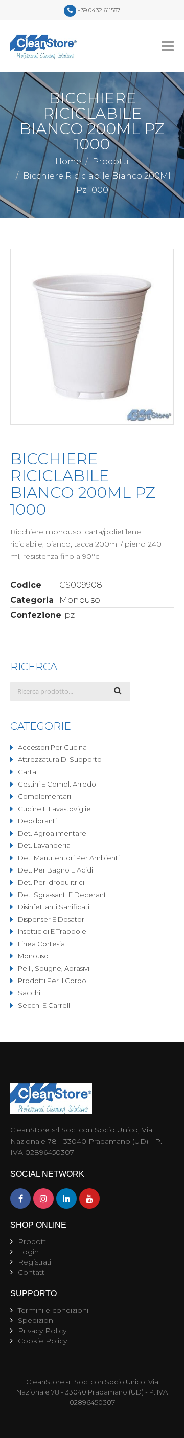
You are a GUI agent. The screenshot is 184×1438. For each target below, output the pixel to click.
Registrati (34, 1262)
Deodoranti (37, 821)
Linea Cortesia (41, 944)
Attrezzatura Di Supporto (60, 759)
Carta (27, 772)
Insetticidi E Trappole (52, 931)
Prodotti (111, 161)
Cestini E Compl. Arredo (57, 784)
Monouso (33, 956)
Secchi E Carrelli (45, 1005)
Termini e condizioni (53, 1310)
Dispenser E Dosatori (52, 919)
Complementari (44, 796)
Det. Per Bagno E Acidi (55, 870)
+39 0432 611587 (98, 10)
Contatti (32, 1272)
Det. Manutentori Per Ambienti (69, 858)
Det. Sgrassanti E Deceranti (63, 894)
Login (28, 1251)
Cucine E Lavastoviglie (54, 808)
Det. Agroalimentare (52, 833)
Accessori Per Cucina (52, 747)
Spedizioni (36, 1320)
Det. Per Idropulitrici (51, 882)
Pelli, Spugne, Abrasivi (53, 968)
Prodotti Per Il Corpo (52, 980)
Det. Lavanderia (44, 845)
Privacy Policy (42, 1330)
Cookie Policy (42, 1340)
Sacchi (29, 993)
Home (68, 161)
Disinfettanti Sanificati (53, 907)
